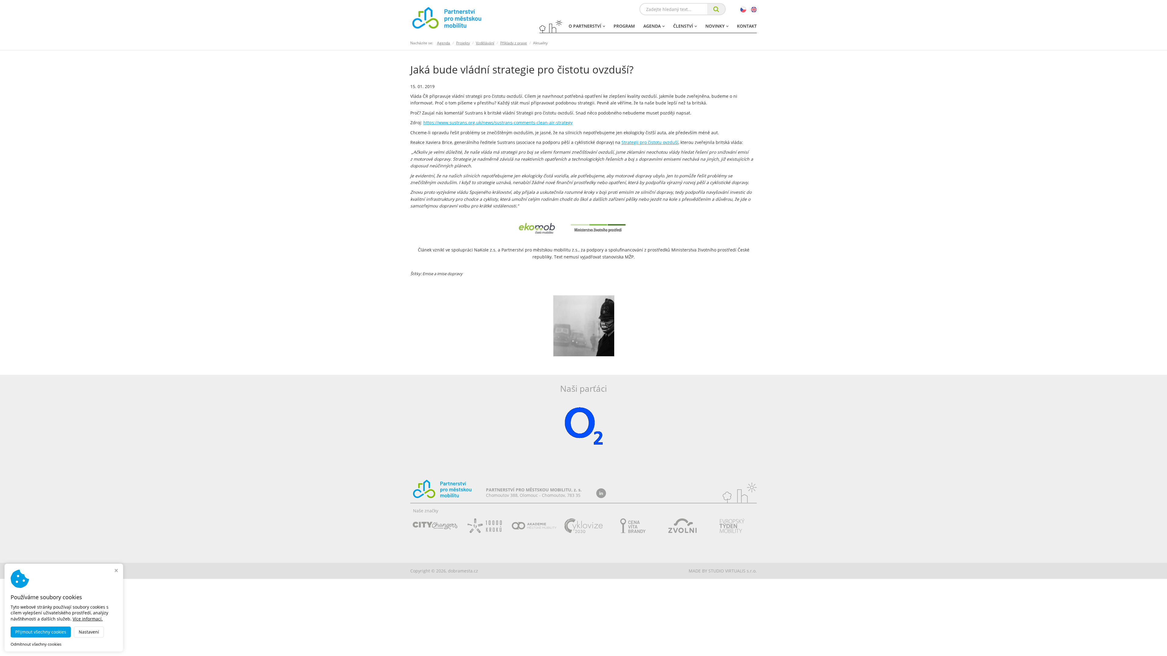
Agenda (652, 26)
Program (624, 26)
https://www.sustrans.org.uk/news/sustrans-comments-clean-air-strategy (498, 122)
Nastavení (89, 632)
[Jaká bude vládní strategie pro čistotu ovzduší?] (583, 325)
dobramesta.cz (463, 571)
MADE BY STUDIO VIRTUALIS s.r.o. (723, 571)
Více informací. (88, 619)
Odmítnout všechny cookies (36, 644)
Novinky (715, 26)
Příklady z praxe (513, 43)
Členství (683, 26)
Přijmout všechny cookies (40, 632)
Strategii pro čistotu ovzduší (649, 142)
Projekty (463, 43)
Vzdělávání (485, 43)
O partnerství (585, 26)
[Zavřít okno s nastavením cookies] (116, 571)
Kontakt (747, 26)
